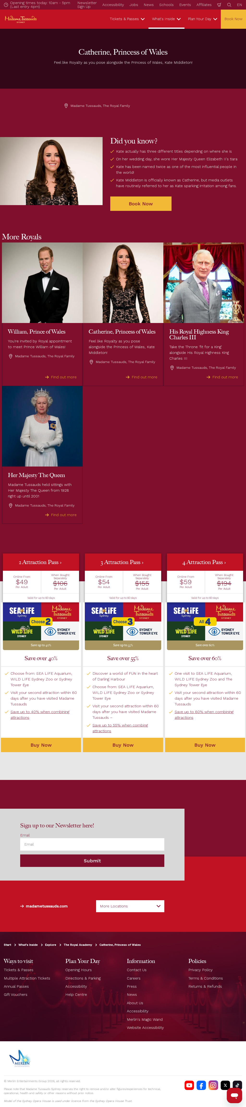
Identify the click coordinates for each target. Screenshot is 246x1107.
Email (25, 835)
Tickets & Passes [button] (124, 19)
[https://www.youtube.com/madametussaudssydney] (189, 1085)
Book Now (141, 204)
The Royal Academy (78, 944)
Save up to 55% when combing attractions (120, 728)
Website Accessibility (145, 1027)
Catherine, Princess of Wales (120, 944)
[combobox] (130, 906)
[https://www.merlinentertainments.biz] (21, 1058)
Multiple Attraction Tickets (27, 978)
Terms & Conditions (205, 978)
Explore (50, 944)
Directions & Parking (83, 978)
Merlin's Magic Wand (145, 1019)
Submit (92, 861)
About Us (135, 1003)
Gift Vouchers (15, 994)
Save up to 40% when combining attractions (40, 714)
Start (7, 944)
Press (132, 986)
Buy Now (41, 745)
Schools (166, 4)
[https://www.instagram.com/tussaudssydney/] (213, 1085)
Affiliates (204, 4)
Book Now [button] (233, 19)
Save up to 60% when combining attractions (204, 714)
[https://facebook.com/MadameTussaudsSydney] (201, 1085)
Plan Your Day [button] (199, 19)
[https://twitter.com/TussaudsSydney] (225, 1085)
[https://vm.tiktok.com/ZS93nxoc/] (237, 1085)
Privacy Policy (200, 970)
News (149, 4)
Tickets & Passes (18, 970)
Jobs (133, 4)
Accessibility (113, 4)
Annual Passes (16, 986)
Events (185, 4)
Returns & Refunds (205, 986)
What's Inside (28, 944)
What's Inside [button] (163, 19)
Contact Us (137, 970)
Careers (134, 978)
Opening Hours (78, 970)
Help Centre (76, 994)
